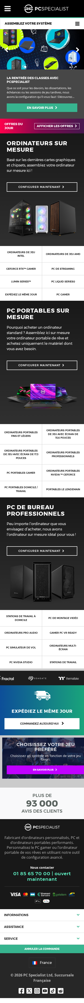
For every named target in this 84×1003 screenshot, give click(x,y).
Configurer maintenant (39, 187)
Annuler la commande (42, 948)
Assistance (14, 927)
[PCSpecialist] (46, 8)
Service (11, 939)
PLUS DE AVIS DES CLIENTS (42, 803)
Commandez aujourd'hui (39, 723)
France (46, 963)
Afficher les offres (55, 126)
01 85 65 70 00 (31, 873)
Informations (16, 915)
